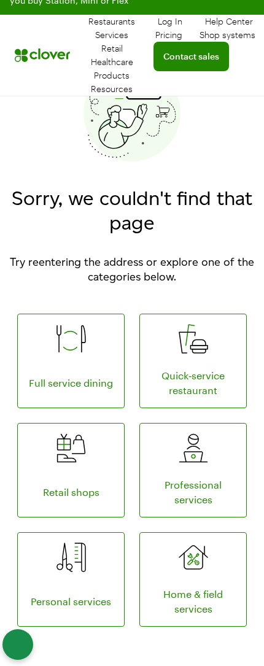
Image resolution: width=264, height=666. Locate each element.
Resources (112, 88)
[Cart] (163, 111)
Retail (112, 48)
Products (112, 75)
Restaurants (111, 21)
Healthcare (112, 61)
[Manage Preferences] (17, 644)
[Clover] (42, 55)
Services (111, 34)
